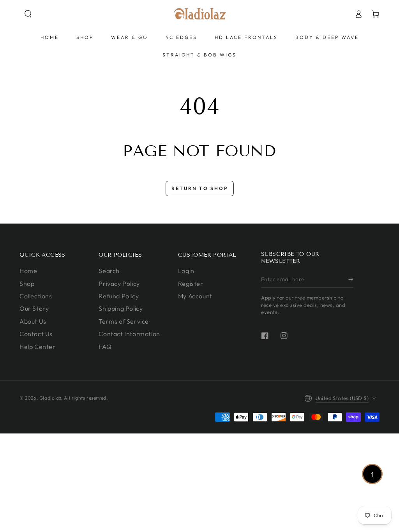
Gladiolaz (50, 398)
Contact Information (129, 334)
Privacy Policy (119, 283)
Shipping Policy (121, 308)
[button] (28, 14)
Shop (26, 283)
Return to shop (199, 188)
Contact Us (36, 334)
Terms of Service (124, 321)
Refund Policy (119, 296)
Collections (35, 296)
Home (28, 271)
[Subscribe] (350, 279)
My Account (195, 296)
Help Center (37, 347)
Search (109, 271)
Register (190, 283)
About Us (32, 321)
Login (186, 271)
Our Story (34, 308)
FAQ (105, 347)
